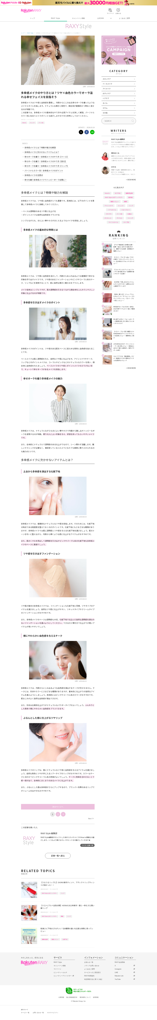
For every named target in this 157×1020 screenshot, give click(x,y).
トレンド (32, 123)
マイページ (57, 969)
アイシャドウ (109, 206)
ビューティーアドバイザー (63, 976)
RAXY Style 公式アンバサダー (49, 893)
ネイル (105, 103)
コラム (105, 108)
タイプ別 (126, 222)
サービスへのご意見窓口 (92, 972)
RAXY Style (55, 18)
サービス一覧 (25, 1012)
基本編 (130, 197)
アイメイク (107, 88)
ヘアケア (106, 98)
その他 (105, 113)
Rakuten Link (119, 976)
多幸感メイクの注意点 (33, 175)
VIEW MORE (131, 179)
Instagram (118, 969)
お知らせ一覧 (88, 962)
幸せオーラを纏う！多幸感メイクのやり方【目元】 (45, 161)
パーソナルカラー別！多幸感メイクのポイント (43, 170)
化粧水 (129, 214)
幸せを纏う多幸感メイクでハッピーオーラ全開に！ (45, 179)
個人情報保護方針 (71, 997)
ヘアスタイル (112, 210)
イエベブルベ (125, 210)
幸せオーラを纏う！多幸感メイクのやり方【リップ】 (46, 166)
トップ (32, 18)
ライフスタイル (113, 222)
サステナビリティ (52, 1012)
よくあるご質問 (124, 18)
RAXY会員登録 (120, 962)
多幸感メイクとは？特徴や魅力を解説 (40, 147)
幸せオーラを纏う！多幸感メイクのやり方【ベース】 (46, 156)
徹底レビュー (55, 939)
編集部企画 (45, 939)
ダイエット (107, 218)
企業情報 (61, 997)
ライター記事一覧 (87, 845)
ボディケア (107, 93)
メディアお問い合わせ (91, 966)
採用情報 (95, 997)
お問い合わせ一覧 (38, 1012)
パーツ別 (41, 123)
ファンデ (130, 218)
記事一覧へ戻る (58, 855)
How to (24, 123)
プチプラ (108, 214)
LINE (116, 972)
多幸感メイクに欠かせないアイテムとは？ (41, 152)
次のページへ (57, 806)
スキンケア (107, 79)
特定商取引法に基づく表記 (93, 979)
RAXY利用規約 (89, 976)
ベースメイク (30, 119)
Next (90, 818)
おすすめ (117, 193)
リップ (62, 893)
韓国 (62, 916)
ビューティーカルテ (60, 972)
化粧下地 (65, 939)
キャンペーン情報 (78, 18)
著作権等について (85, 997)
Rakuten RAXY (31, 11)
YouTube (118, 979)
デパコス (119, 218)
